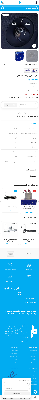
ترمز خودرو (34, 375)
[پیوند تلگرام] (17, 116)
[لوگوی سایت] (19, 3)
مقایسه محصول (14, 356)
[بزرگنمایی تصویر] (34, 46)
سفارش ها (15, 363)
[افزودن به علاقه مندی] (23, 192)
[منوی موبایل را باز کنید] (36, 3)
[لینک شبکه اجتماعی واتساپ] (24, 341)
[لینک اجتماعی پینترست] (22, 116)
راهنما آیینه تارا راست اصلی (10, 207)
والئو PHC (28, 254)
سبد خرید (15, 359)
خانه (36, 65)
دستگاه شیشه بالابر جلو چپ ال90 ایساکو (10, 240)
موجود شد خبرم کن (10, 105)
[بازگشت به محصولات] (5, 65)
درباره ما (35, 359)
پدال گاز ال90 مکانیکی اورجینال (28, 240)
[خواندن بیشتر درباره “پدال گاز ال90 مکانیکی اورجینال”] (23, 228)
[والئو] (10, 253)
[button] (36, 31)
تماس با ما (34, 363)
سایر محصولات (29, 65)
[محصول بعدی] (2, 65)
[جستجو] (3, 8)
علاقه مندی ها (14, 353)
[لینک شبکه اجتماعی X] (24, 116)
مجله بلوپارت (33, 356)
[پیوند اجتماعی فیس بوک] (27, 116)
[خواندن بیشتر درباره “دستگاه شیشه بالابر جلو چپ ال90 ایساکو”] (5, 228)
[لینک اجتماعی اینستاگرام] (27, 341)
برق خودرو (34, 372)
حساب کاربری (14, 350)
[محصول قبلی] (7, 65)
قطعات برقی (21, 113)
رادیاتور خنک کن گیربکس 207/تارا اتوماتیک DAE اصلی (29, 208)
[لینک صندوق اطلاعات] (29, 266)
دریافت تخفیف (16, 393)
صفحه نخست (33, 350)
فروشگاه (35, 353)
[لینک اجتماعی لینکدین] (20, 116)
